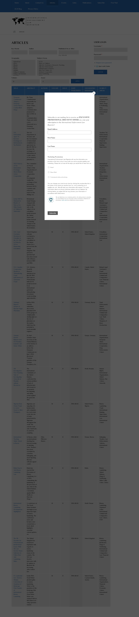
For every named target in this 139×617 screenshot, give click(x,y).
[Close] (93, 93)
